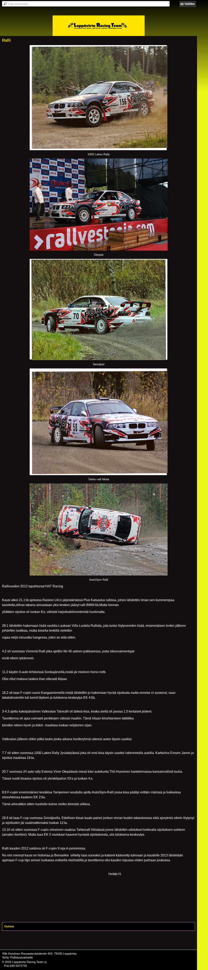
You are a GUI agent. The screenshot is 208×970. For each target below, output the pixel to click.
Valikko (189, 3)
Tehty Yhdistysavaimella (17, 957)
